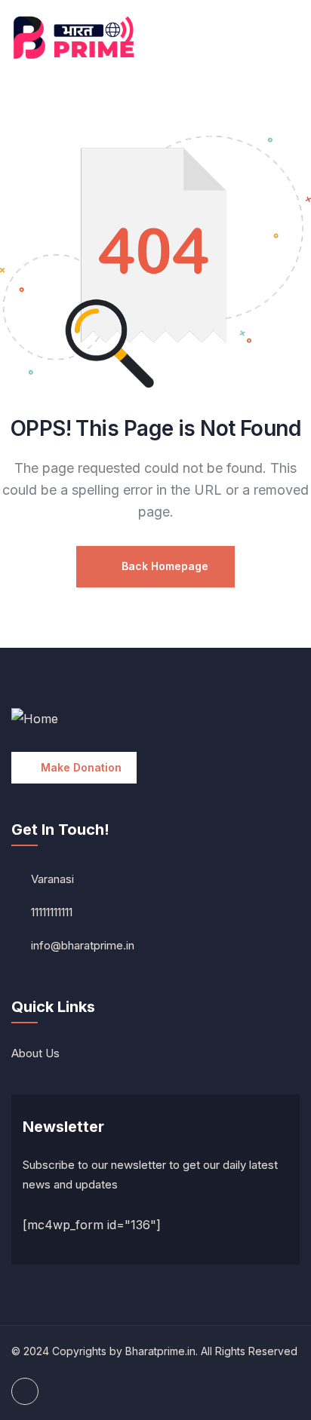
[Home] (77, 37)
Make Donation (81, 767)
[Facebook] (24, 1391)
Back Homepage (163, 566)
